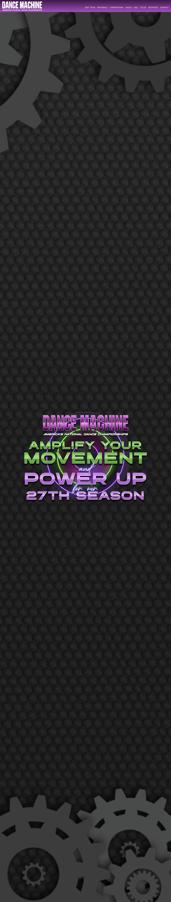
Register (153, 7)
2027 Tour (90, 7)
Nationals (102, 7)
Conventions (116, 7)
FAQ (136, 7)
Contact (164, 7)
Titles (143, 7)
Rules (129, 7)
